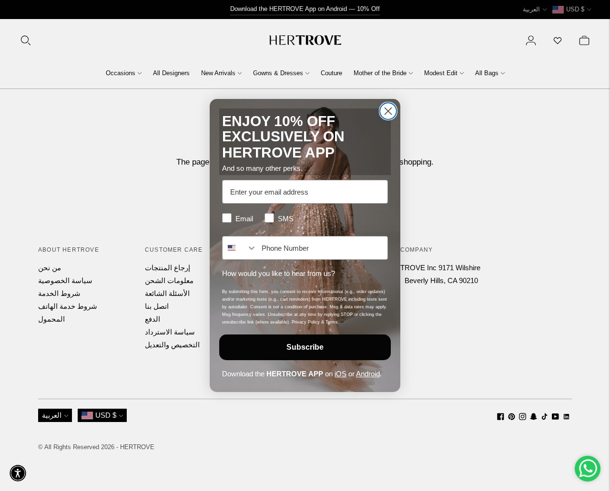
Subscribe (305, 347)
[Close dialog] (388, 111)
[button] (18, 473)
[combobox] (240, 247)
